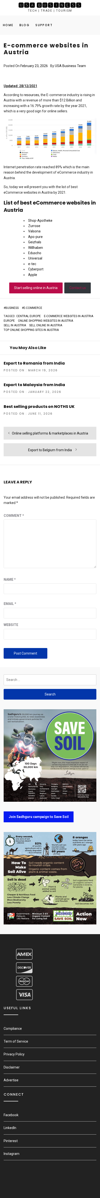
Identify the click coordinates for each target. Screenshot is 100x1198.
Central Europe (28, 316)
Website (11, 625)
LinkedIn (10, 1128)
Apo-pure (35, 237)
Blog (24, 25)
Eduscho (34, 253)
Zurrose (34, 226)
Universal (35, 258)
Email (10, 604)
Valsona (34, 231)
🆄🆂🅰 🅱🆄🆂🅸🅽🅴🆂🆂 (50, 5)
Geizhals (34, 242)
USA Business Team (70, 66)
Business (12, 308)
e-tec (32, 264)
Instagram (11, 1154)
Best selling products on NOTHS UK (39, 406)
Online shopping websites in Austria (45, 320)
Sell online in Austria (45, 325)
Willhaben (35, 248)
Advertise (11, 1080)
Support (44, 25)
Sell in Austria (15, 325)
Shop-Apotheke (40, 220)
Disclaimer (12, 1067)
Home (8, 25)
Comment (14, 516)
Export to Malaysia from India (34, 385)
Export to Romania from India (34, 363)
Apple (32, 275)
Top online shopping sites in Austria (31, 330)
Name (10, 579)
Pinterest (11, 1141)
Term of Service (16, 1041)
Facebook (11, 1115)
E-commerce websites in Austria (68, 316)
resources (31, 95)
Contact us (77, 288)
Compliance (13, 1028)
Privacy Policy (14, 1054)
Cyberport (35, 269)
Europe (9, 320)
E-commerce (33, 308)
